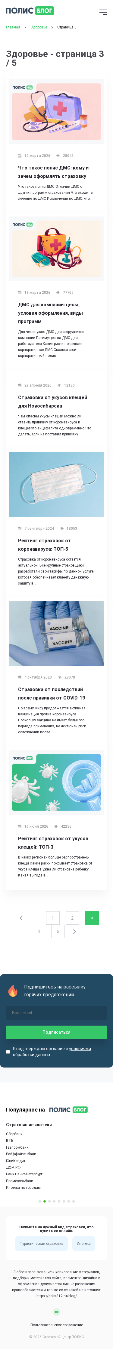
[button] (40, 1201)
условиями (80, 1048)
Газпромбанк (17, 1147)
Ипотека (84, 1243)
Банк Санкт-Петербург (24, 1174)
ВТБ (9, 1140)
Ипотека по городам (23, 1188)
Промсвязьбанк (19, 1181)
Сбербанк (14, 1134)
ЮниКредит (15, 1161)
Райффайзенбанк (21, 1154)
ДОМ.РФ (13, 1167)
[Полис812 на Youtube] (56, 1311)
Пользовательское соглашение (56, 1325)
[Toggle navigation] (103, 12)
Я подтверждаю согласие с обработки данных (52, 1051)
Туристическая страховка (41, 1243)
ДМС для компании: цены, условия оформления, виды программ (50, 313)
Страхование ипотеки (29, 1124)
